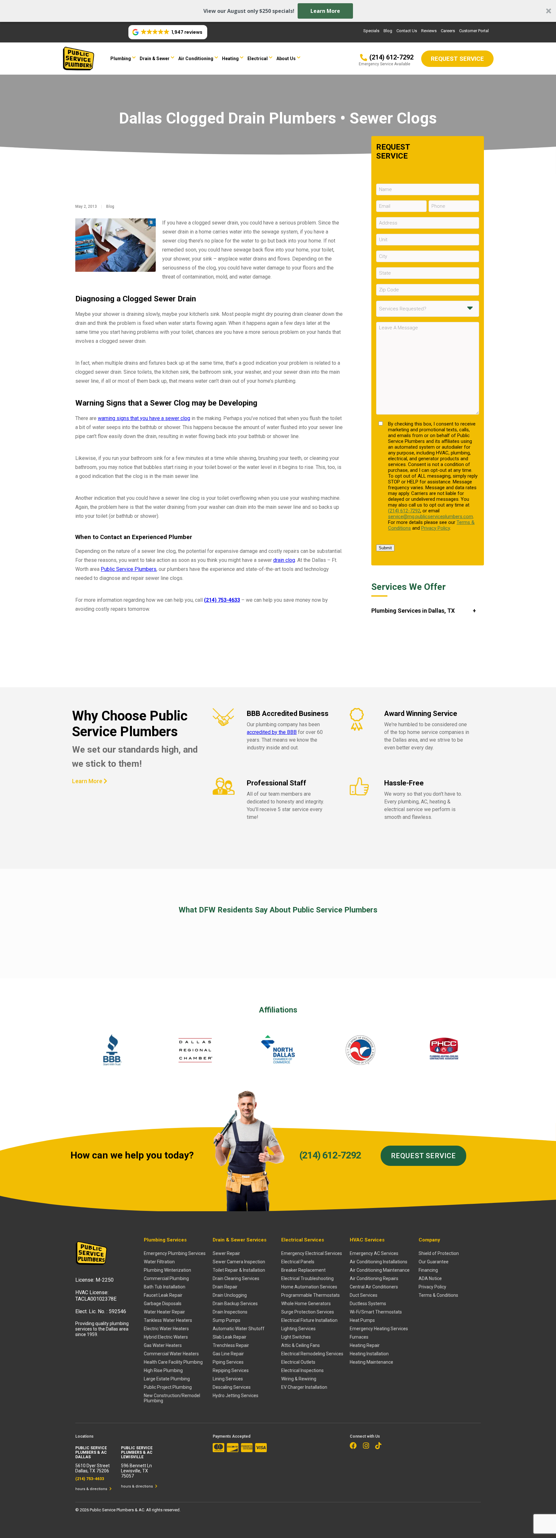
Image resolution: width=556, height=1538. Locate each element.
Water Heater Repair (164, 1311)
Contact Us (406, 30)
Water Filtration (159, 1261)
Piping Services (228, 1362)
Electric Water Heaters (166, 1328)
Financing (428, 1270)
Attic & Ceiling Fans (300, 1345)
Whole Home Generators (306, 1303)
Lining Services (228, 1378)
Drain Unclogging (230, 1295)
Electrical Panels (297, 1261)
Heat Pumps (362, 1320)
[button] (278, 11)
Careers (448, 30)
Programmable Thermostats (310, 1295)
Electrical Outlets (298, 1362)
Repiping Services (231, 1370)
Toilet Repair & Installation (239, 1270)
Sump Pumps (226, 1320)
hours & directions (91, 1489)
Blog (388, 30)
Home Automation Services (309, 1286)
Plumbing (120, 58)
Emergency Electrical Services (311, 1253)
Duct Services (363, 1295)
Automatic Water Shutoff (238, 1328)
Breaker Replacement (303, 1270)
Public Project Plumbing (168, 1387)
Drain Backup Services (235, 1303)
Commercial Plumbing (166, 1278)
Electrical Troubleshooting (307, 1278)
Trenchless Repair (231, 1345)
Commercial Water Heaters (171, 1353)
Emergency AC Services (374, 1253)
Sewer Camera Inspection (239, 1261)
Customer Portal (474, 30)
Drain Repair (225, 1286)
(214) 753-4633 (222, 600)
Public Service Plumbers (128, 569)
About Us (286, 58)
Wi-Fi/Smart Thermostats (376, 1311)
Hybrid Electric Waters (166, 1337)
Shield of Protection (439, 1253)
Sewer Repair (226, 1253)
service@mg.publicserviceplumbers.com (430, 516)
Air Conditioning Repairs (374, 1278)
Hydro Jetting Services (235, 1395)
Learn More (325, 10)
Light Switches (296, 1337)
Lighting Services (298, 1328)
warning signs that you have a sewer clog (144, 418)
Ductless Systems (368, 1303)
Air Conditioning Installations (378, 1261)
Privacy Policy (435, 528)
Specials (371, 30)
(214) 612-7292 (404, 511)
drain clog (284, 560)
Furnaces (359, 1337)
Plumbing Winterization (167, 1270)
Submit (385, 547)
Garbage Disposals (162, 1303)
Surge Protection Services (307, 1311)
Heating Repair (365, 1345)
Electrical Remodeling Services (312, 1353)
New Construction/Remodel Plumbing (172, 1398)
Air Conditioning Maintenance (380, 1270)
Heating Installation (369, 1353)
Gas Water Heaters (163, 1345)
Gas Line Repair (228, 1353)
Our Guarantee (434, 1261)
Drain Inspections (230, 1311)
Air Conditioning (195, 58)
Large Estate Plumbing (167, 1378)
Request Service (423, 1156)
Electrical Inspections (302, 1370)
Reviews (429, 30)
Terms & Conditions (438, 1295)
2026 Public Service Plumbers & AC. (113, 1509)
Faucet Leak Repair (163, 1295)
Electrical (257, 58)
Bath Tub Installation (164, 1286)
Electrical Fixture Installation (309, 1320)
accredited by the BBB (272, 732)
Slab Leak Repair (229, 1337)
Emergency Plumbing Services (175, 1253)
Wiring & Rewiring (298, 1378)
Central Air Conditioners (374, 1286)
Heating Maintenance (371, 1362)
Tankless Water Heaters (168, 1320)
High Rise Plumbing (163, 1370)
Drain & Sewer (155, 58)
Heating (230, 58)
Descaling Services (232, 1387)
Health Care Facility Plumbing (173, 1362)
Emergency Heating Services (379, 1328)
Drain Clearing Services (236, 1278)
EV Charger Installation (304, 1387)
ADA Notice (430, 1278)
